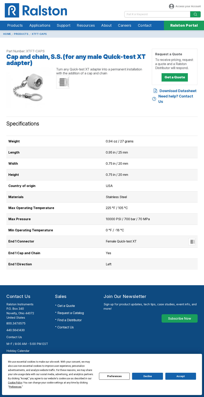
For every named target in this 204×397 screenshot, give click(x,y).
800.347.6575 (16, 323)
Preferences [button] (15, 386)
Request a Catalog (70, 313)
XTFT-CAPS (39, 33)
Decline (147, 376)
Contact (145, 25)
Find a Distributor (69, 320)
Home (7, 33)
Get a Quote (66, 306)
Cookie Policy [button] (15, 382)
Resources (86, 25)
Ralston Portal (184, 25)
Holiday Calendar (17, 351)
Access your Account (188, 6)
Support (63, 25)
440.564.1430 (15, 330)
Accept (181, 376)
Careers (124, 25)
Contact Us (14, 337)
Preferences (114, 376)
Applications (39, 25)
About (106, 25)
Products (15, 25)
